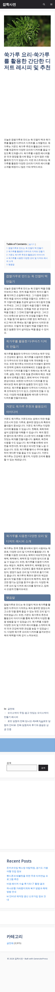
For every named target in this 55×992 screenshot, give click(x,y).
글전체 (11, 708)
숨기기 (32, 244)
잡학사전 (9, 4)
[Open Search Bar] (44, 4)
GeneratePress (41, 958)
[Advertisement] (27, 105)
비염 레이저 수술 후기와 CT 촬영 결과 (25, 883)
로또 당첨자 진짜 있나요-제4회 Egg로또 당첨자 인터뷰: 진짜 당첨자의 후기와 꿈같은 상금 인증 (27, 725)
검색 (9, 762)
